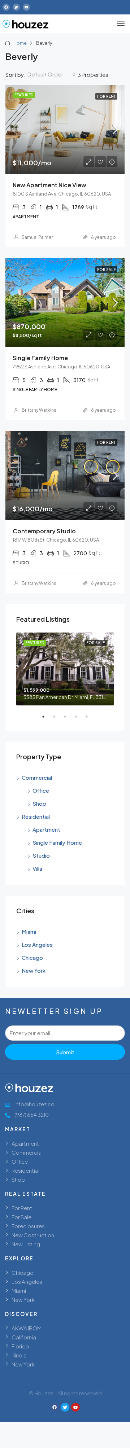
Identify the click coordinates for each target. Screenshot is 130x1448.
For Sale (21, 1216)
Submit (65, 1052)
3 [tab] (68, 719)
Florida (20, 1346)
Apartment (46, 829)
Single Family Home (57, 842)
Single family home (40, 358)
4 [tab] (79, 719)
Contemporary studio (44, 531)
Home (20, 43)
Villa (37, 868)
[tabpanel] (65, 669)
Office (40, 790)
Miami (29, 931)
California (24, 1337)
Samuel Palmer (37, 237)
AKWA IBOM (27, 1328)
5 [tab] (90, 719)
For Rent (22, 1207)
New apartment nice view (49, 185)
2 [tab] (57, 719)
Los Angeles (37, 944)
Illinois (19, 1355)
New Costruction (33, 1235)
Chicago (32, 957)
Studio (41, 855)
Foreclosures (28, 1225)
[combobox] (51, 74)
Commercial (37, 777)
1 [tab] (47, 719)
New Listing (26, 1244)
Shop (39, 803)
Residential (36, 816)
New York (34, 970)
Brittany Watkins (39, 410)
